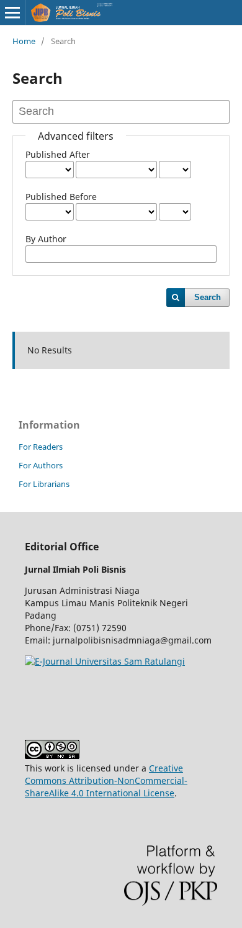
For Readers (41, 446)
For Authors (41, 465)
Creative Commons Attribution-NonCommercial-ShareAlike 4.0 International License (106, 780)
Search (207, 297)
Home (23, 41)
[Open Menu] (12, 12)
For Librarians (44, 483)
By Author (45, 239)
